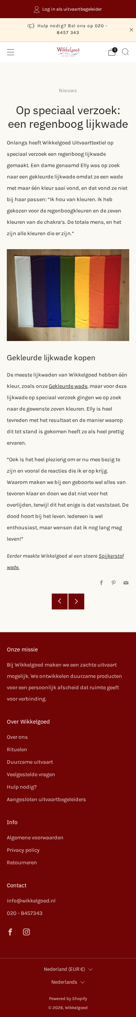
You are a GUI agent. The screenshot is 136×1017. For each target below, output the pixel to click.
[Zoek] (125, 52)
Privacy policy (23, 850)
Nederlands (64, 982)
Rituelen (17, 749)
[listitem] (68, 9)
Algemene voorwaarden (35, 837)
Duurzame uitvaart (30, 762)
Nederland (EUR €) (64, 969)
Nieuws (68, 90)
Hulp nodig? (22, 787)
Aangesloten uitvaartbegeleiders (46, 799)
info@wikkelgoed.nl (31, 901)
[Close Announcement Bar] (131, 30)
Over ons (17, 737)
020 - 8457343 (25, 913)
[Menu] (10, 52)
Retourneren (22, 862)
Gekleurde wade (68, 386)
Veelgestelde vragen (31, 774)
